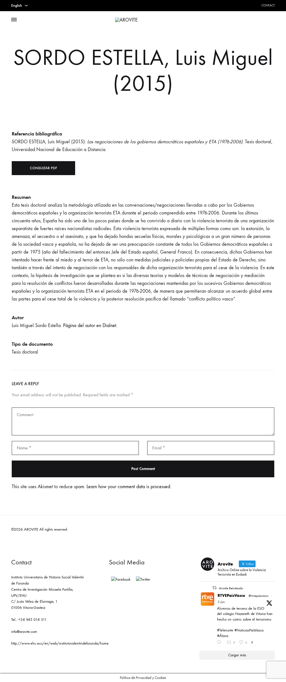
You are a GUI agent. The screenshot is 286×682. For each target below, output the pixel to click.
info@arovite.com (24, 631)
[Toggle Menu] (14, 20)
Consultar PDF (43, 168)
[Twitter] (143, 579)
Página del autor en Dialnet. (90, 325)
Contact (268, 5)
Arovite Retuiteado (231, 588)
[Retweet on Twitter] (214, 588)
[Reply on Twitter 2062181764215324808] (220, 643)
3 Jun (221, 602)
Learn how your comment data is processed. (129, 487)
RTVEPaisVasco (231, 595)
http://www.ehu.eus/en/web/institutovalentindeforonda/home (60, 643)
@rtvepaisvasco (258, 596)
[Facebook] (121, 579)
